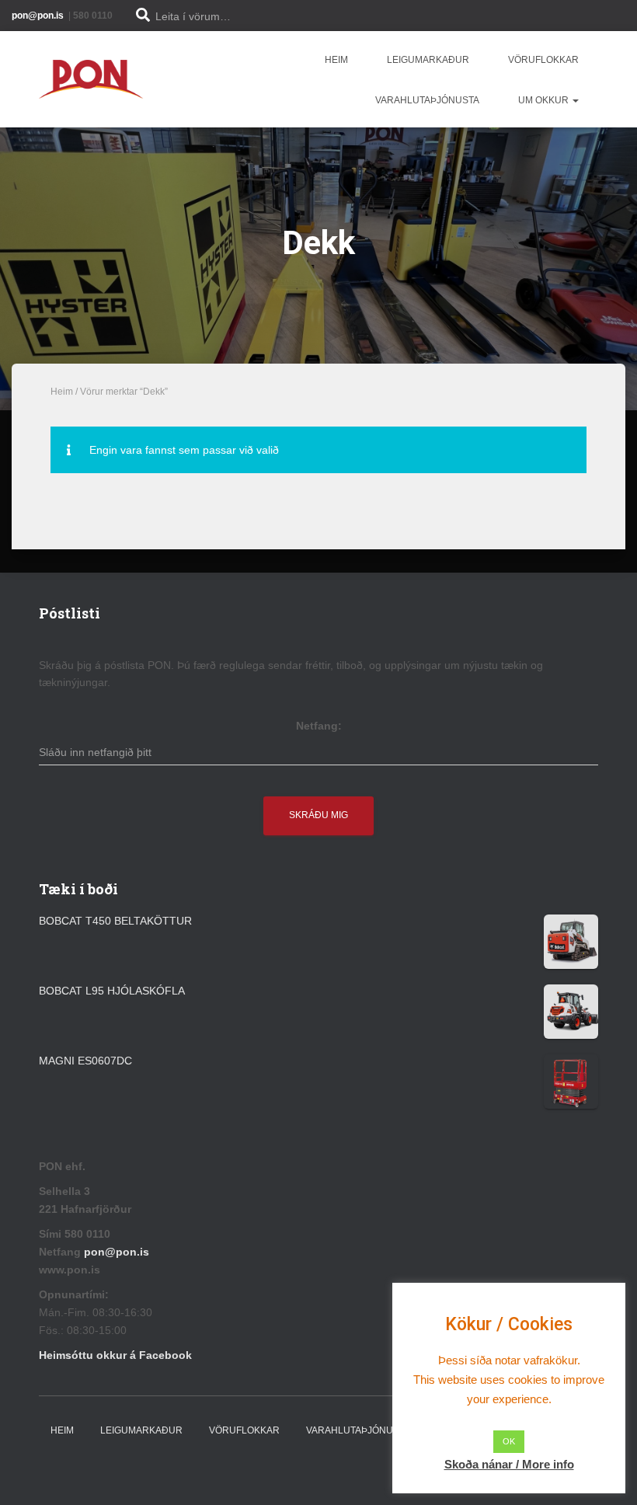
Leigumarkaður (428, 59)
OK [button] (509, 1441)
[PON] (91, 79)
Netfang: (319, 725)
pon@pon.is (118, 1251)
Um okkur (544, 100)
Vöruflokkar (543, 59)
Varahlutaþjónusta (427, 100)
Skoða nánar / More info (509, 1464)
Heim (336, 59)
